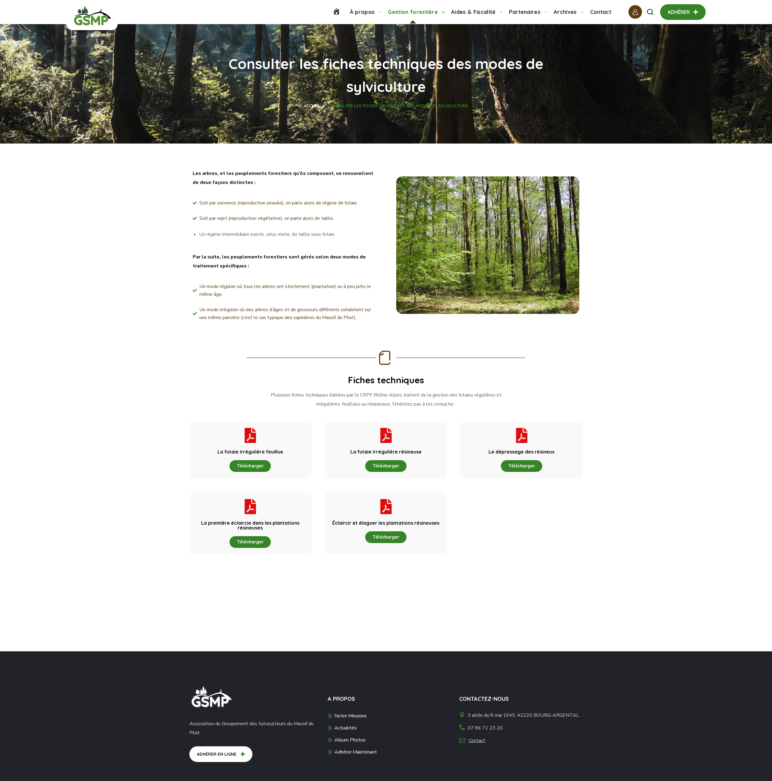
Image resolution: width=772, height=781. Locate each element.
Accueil (312, 106)
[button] (650, 12)
